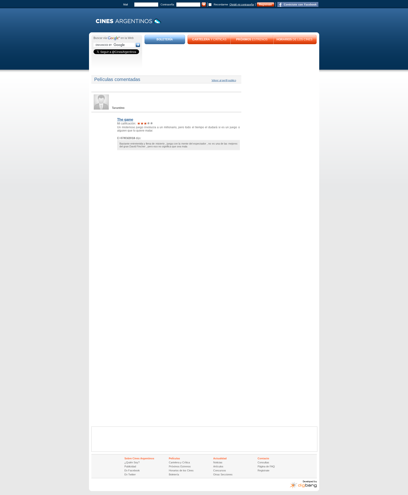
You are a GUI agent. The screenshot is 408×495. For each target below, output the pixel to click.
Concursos (219, 470)
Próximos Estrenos (180, 466)
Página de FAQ (266, 466)
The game (125, 119)
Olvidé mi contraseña (242, 4)
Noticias (217, 462)
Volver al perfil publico (224, 80)
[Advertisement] (231, 57)
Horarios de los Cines (181, 470)
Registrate (265, 4)
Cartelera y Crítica (179, 462)
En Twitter (130, 474)
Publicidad (130, 466)
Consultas (263, 462)
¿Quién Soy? (132, 462)
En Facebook (132, 470)
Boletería (174, 474)
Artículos (218, 466)
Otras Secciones (223, 474)
